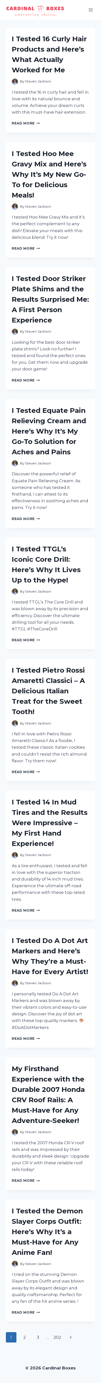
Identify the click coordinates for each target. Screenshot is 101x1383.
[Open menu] (90, 10)
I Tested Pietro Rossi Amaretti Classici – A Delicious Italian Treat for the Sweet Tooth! (48, 691)
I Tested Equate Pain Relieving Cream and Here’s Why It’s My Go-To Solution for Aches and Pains (49, 431)
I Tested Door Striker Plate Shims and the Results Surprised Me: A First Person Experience (50, 299)
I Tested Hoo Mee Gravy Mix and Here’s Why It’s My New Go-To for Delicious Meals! (49, 174)
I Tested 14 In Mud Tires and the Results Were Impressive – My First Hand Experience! (50, 823)
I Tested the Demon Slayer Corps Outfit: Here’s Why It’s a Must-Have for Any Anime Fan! (47, 1232)
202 (57, 1337)
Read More (26, 123)
